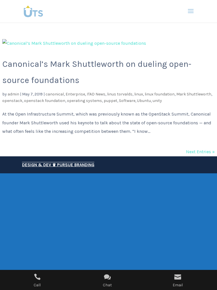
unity (157, 100)
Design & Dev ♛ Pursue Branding (58, 164)
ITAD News (96, 94)
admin (13, 94)
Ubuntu (144, 100)
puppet (110, 100)
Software (127, 100)
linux (138, 94)
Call (37, 285)
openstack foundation (44, 100)
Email (178, 285)
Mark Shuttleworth (193, 94)
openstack (12, 100)
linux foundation (160, 94)
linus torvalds (120, 94)
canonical (54, 94)
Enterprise (75, 94)
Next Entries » (200, 151)
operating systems (84, 100)
